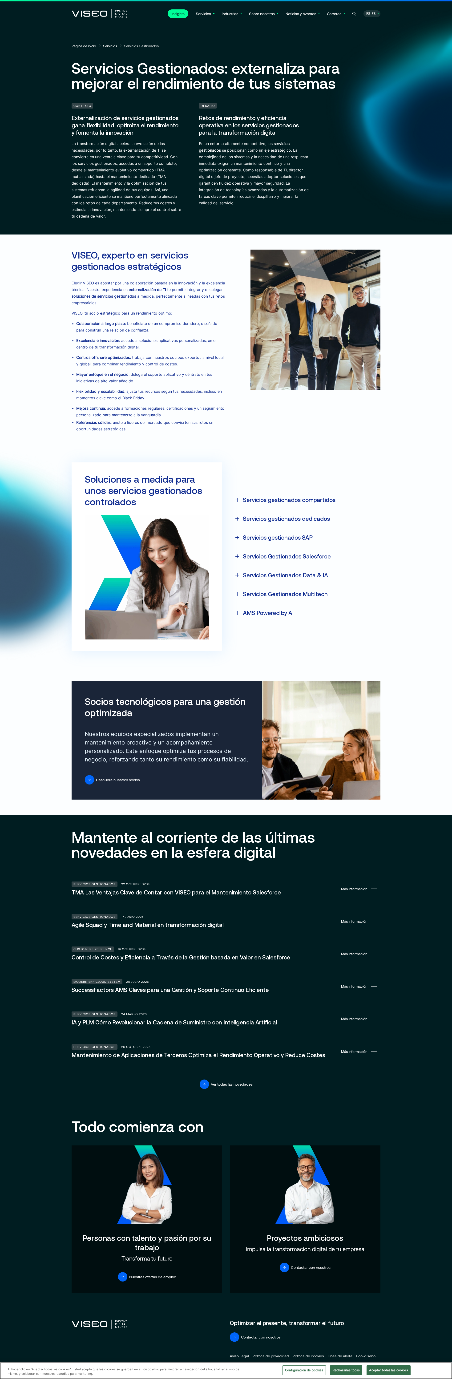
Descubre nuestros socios (118, 779)
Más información (226, 889)
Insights (178, 13)
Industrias (230, 13)
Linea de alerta (340, 1356)
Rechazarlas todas (346, 1370)
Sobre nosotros (262, 13)
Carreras (334, 13)
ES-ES (371, 14)
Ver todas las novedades (232, 1084)
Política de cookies (308, 1356)
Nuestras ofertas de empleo (152, 1276)
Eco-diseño (365, 1356)
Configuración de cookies (304, 1370)
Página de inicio (84, 46)
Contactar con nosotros (311, 1267)
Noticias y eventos (301, 13)
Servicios (203, 13)
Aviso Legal (239, 1356)
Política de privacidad (271, 1356)
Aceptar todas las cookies (388, 1370)
